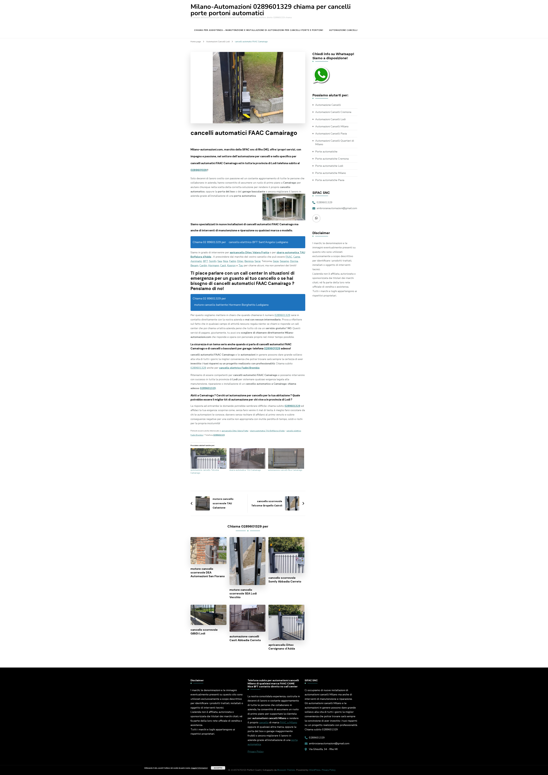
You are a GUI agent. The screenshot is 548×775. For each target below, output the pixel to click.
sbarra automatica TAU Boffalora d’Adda (267, 431)
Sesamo (284, 261)
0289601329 (199, 170)
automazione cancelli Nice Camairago (285, 470)
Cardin (203, 265)
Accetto (218, 768)
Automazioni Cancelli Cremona (333, 112)
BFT (205, 261)
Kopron (231, 265)
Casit (223, 265)
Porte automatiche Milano (330, 173)
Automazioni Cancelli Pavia (331, 133)
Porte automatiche (326, 151)
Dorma (294, 261)
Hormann (213, 265)
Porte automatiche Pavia (329, 180)
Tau (240, 265)
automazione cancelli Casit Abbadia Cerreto (245, 638)
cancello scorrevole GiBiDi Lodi (204, 631)
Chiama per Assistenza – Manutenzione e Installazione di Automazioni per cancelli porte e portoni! (258, 30)
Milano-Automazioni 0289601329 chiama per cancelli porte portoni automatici (271, 10)
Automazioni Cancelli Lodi (330, 119)
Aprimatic (196, 261)
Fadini (232, 261)
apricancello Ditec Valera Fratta (249, 252)
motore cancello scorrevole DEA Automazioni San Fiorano (208, 572)
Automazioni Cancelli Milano (331, 126)
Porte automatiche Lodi (329, 166)
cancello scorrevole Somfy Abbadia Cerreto (284, 579)
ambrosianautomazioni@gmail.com (337, 208)
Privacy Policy (256, 751)
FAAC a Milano (288, 722)
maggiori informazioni (199, 768)
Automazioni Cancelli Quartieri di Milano (334, 142)
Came (296, 256)
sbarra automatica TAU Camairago (245, 470)
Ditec (240, 261)
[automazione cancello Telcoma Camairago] (208, 458)
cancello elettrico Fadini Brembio (239, 368)
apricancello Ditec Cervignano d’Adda (281, 646)
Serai (257, 261)
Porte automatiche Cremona (332, 158)
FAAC (289, 256)
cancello (264, 722)
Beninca (248, 261)
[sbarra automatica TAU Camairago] (247, 458)
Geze (276, 261)
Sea (219, 261)
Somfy (212, 261)
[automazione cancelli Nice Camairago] (286, 458)
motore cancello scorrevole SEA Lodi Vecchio (243, 593)
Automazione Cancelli (343, 30)
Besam (194, 265)
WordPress (315, 770)
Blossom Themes (286, 770)
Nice (225, 261)
